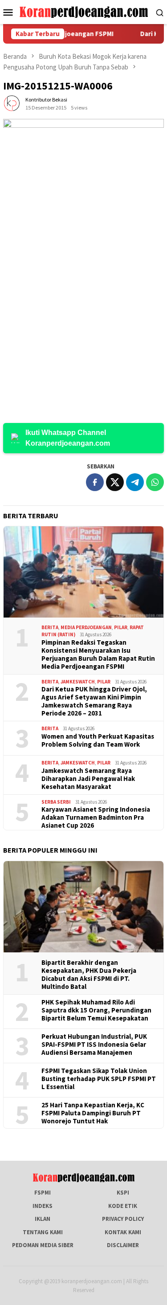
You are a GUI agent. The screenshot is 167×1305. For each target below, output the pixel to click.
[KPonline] (83, 11)
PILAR (120, 627)
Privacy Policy (123, 1219)
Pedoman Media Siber (42, 1245)
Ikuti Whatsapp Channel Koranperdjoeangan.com (67, 438)
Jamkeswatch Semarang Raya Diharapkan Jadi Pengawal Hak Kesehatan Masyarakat (88, 779)
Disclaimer (123, 1245)
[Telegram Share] (135, 482)
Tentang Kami (43, 1232)
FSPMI (42, 1192)
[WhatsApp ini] (155, 482)
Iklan (42, 1219)
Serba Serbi (56, 802)
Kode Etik (122, 1206)
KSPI (123, 1192)
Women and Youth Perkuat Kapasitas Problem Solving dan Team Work (97, 740)
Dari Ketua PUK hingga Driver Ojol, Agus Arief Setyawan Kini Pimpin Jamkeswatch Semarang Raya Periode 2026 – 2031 (94, 701)
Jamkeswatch (78, 682)
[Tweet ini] (115, 482)
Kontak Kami (123, 1232)
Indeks (43, 1206)
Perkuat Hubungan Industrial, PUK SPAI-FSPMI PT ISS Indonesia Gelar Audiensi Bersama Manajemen (94, 1045)
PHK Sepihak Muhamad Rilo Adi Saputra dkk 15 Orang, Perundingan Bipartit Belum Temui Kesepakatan (96, 1010)
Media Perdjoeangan (86, 627)
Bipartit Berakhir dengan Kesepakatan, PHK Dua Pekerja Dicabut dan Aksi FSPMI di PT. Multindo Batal (88, 975)
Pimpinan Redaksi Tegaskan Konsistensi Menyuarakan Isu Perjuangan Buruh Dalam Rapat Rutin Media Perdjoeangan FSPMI (98, 654)
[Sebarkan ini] (95, 482)
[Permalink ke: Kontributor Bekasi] (12, 103)
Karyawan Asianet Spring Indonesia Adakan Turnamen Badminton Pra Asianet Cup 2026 (95, 817)
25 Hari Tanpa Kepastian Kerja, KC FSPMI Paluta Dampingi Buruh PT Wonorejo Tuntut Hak (92, 1113)
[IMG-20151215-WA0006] (83, 262)
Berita (49, 627)
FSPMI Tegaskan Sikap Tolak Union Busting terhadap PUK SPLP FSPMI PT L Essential (98, 1079)
